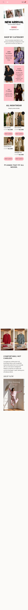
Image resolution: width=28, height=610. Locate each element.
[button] (7, 2)
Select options (8, 133)
